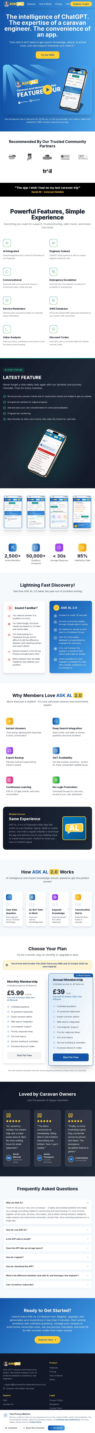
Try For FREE (47, 55)
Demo (52, 1379)
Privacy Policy (56, 1400)
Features (31, 4)
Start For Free (24, 1055)
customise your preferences (67, 1420)
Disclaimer (54, 1404)
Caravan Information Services (20, 1388)
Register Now (45, 1339)
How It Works (45, 4)
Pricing (58, 4)
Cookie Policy (55, 1408)
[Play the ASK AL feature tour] (47, 90)
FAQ (68, 4)
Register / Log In (81, 4)
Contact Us (8, 1404)
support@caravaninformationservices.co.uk (25, 1384)
